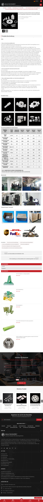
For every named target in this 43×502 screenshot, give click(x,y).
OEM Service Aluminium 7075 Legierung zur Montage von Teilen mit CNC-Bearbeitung (15, 478)
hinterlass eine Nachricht (21, 499)
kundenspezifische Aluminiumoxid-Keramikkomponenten (12, 248)
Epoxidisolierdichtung (4, 460)
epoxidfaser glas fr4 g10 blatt (6, 471)
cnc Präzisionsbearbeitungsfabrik (6, 462)
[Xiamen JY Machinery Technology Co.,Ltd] (11, 4)
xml (20, 427)
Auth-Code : (19, 377)
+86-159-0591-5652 (7, 488)
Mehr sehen (18, 275)
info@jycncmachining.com (9, 490)
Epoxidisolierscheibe (4, 455)
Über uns (15, 426)
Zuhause (4, 7)
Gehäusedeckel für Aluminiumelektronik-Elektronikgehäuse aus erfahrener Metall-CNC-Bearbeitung (17, 476)
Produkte (9, 7)
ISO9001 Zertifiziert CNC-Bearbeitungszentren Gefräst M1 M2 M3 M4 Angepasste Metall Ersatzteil (27, 337)
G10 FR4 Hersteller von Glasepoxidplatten (23, 273)
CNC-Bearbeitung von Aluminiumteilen (7, 458)
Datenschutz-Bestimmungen (29, 427)
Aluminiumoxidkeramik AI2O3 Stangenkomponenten (11, 246)
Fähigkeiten (4, 268)
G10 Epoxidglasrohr (19, 305)
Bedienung (37, 426)
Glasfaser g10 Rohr (4, 453)
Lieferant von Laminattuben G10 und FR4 (8, 475)
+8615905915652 (9, 492)
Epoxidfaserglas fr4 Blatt (5, 463)
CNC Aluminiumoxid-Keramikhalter (27, 242)
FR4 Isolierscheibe (4, 457)
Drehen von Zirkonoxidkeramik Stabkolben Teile (35, 405)
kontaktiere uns (22, 426)
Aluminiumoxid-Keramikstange (13, 242)
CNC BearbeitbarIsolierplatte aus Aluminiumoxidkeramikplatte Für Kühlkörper (8, 405)
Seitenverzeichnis (13, 427)
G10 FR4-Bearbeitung (19, 289)
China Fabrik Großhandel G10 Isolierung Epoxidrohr (24, 320)
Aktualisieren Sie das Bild (23, 379)
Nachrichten (30, 426)
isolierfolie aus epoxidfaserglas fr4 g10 (7, 473)
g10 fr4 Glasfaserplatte (5, 465)
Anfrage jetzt (37, 497)
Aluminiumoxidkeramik (25, 244)
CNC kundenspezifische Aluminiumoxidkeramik (11, 244)
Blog (7, 427)
